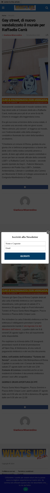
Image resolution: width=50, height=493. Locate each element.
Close (48, 233)
